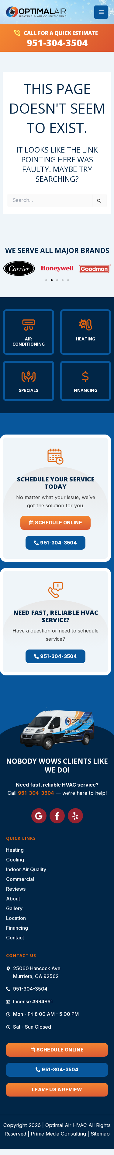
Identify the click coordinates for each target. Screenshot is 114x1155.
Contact (15, 938)
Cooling (15, 860)
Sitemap (100, 1134)
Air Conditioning (28, 341)
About (13, 899)
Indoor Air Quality (26, 869)
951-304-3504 (57, 43)
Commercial (20, 879)
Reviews (16, 889)
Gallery (14, 908)
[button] (46, 280)
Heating (85, 339)
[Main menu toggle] (101, 12)
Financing (85, 390)
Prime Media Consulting (58, 1134)
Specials (28, 390)
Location (16, 918)
